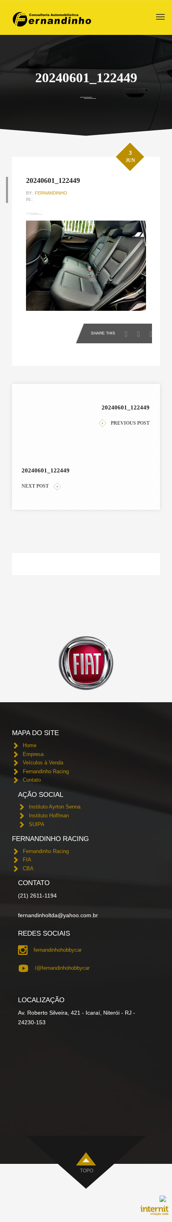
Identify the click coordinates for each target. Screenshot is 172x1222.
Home (29, 745)
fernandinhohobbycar (58, 950)
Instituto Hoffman (49, 816)
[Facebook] (128, 332)
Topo (86, 1170)
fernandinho (51, 192)
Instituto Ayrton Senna (54, 807)
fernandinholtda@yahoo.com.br (58, 915)
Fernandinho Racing (46, 771)
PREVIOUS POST (130, 423)
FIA (27, 860)
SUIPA (36, 824)
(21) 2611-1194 (37, 895)
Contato (32, 780)
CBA (28, 868)
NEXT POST (35, 486)
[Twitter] (140, 332)
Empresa (33, 754)
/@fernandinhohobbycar (62, 968)
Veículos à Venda (43, 763)
